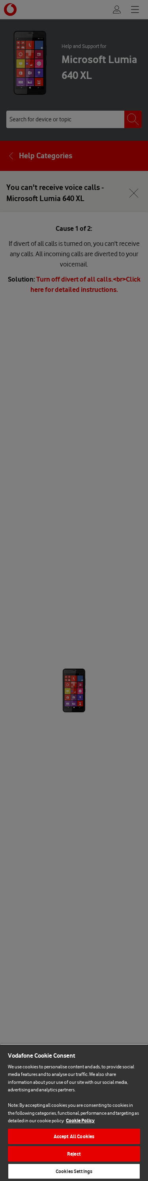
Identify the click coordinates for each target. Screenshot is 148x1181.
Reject (74, 1154)
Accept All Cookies (74, 1136)
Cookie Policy (80, 1120)
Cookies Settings (74, 1171)
